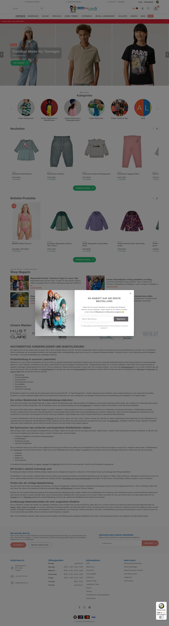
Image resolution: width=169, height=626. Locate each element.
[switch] (161, 617)
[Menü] (165, 603)
